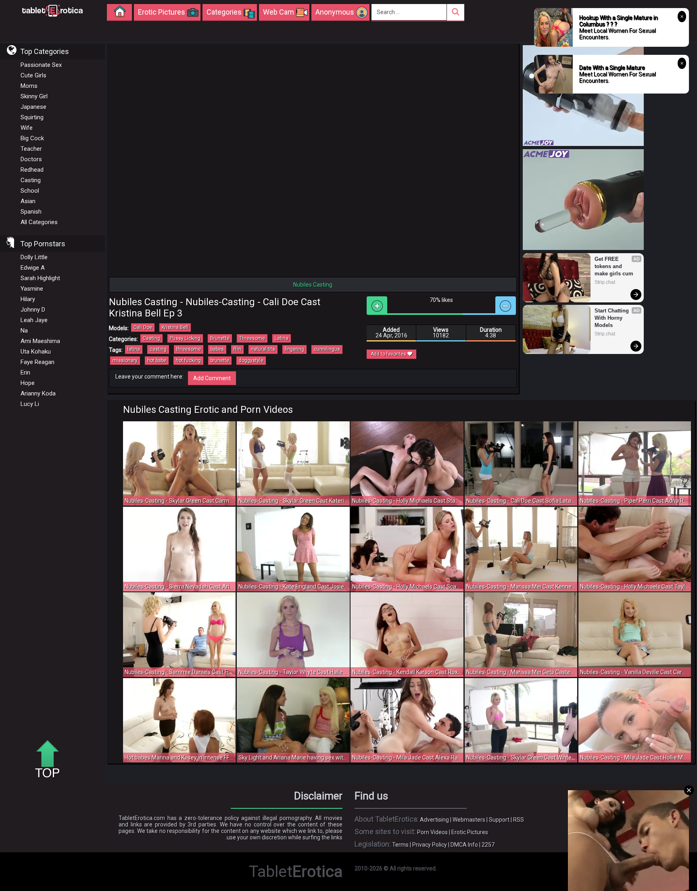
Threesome (252, 338)
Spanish (31, 211)
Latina (281, 338)
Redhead (32, 169)
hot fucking (188, 360)
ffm (237, 349)
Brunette (220, 338)
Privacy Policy (429, 844)
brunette (220, 360)
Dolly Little (34, 257)
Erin (25, 372)
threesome (188, 349)
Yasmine (32, 288)
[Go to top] (50, 759)
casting (158, 349)
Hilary (28, 299)
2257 (488, 844)
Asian (28, 201)
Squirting (32, 117)
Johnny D (33, 309)
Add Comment (212, 378)
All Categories (39, 222)
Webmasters (469, 819)
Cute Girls (33, 75)
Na (24, 330)
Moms (29, 86)
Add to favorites (389, 354)
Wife (27, 127)
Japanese (33, 106)
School (30, 190)
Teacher (31, 148)
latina (133, 349)
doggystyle (251, 360)
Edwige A (33, 267)
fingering (294, 349)
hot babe (156, 360)
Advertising (434, 819)
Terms (400, 844)
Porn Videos (432, 832)
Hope (28, 383)
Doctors (31, 159)
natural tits (263, 349)
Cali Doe (143, 327)
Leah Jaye (34, 320)
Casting (31, 180)
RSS (518, 819)
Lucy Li (30, 404)
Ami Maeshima (40, 341)
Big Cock (32, 138)
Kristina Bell (175, 327)
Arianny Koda (38, 393)
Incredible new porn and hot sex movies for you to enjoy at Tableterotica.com (52, 10)
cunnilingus (327, 349)
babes (217, 349)
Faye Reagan (37, 362)
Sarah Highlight (40, 278)
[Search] (455, 12)
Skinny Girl (34, 96)
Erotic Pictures (469, 832)
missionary (125, 360)
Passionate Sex (41, 65)
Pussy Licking (185, 338)
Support (499, 819)
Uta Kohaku (36, 351)
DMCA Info (464, 844)
